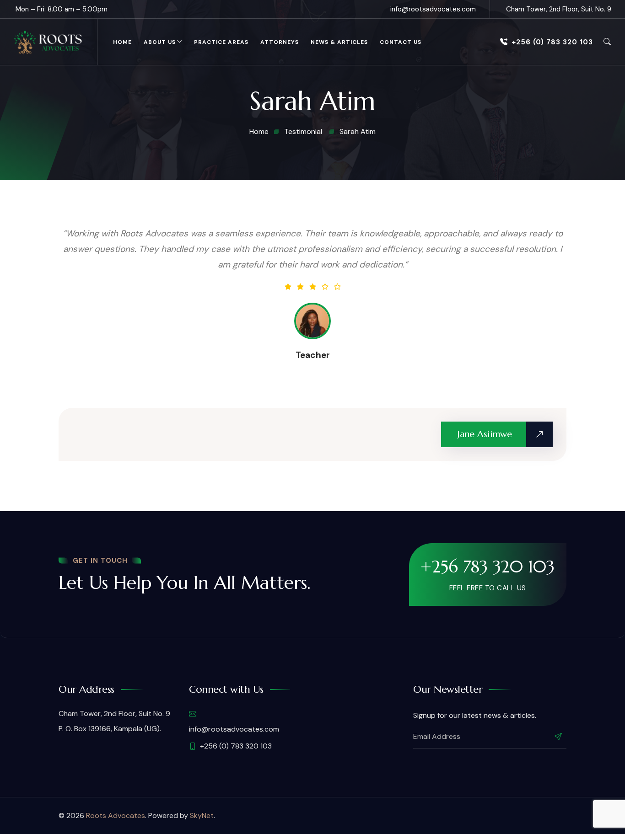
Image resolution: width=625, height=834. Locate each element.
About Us (160, 42)
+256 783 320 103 (487, 566)
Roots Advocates (115, 815)
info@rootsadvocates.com (433, 9)
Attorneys (279, 42)
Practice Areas (221, 42)
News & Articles (339, 42)
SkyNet (202, 815)
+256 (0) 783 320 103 (552, 42)
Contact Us (400, 42)
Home (122, 42)
